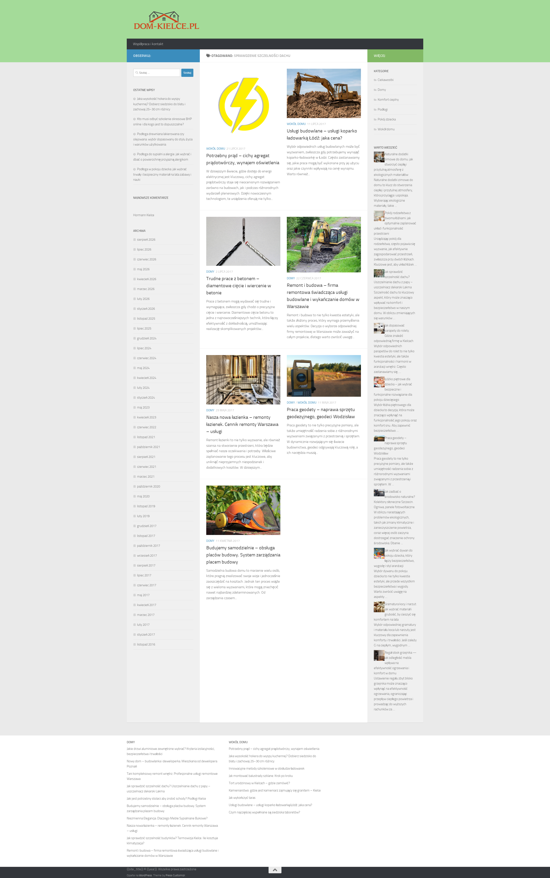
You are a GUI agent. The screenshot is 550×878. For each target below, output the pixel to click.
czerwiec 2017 (146, 585)
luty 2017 (143, 625)
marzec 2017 (145, 615)
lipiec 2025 (144, 328)
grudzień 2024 (146, 338)
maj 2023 (143, 407)
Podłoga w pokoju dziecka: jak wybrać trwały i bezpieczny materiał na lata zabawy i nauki (162, 174)
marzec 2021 (145, 476)
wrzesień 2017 (147, 555)
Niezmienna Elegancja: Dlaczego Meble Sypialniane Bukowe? (167, 818)
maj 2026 (143, 269)
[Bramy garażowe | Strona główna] (166, 19)
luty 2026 (143, 299)
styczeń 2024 (146, 398)
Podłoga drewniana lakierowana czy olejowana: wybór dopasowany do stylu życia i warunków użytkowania (162, 139)
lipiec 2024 (144, 348)
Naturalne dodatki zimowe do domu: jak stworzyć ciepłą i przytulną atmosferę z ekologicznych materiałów (393, 164)
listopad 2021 (146, 437)
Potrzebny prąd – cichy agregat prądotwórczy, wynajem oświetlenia (274, 749)
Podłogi (383, 109)
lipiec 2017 (144, 575)
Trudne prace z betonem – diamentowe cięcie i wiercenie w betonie (238, 286)
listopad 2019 (146, 506)
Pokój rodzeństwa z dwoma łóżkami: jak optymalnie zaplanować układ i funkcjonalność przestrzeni (395, 223)
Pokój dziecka (387, 119)
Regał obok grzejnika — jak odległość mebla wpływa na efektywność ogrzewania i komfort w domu (395, 663)
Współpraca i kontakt (148, 44)
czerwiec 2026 (146, 259)
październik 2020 (148, 486)
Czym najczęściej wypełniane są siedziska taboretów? (264, 812)
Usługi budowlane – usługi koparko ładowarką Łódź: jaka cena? (270, 805)
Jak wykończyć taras (242, 798)
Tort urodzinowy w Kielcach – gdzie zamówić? (259, 783)
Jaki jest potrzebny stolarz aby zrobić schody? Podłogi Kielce (166, 799)
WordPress (145, 875)
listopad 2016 (146, 644)
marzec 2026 (145, 289)
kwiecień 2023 (146, 417)
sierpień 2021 (146, 457)
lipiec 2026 (144, 249)
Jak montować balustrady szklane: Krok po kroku (261, 776)
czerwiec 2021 (146, 467)
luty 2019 (143, 516)
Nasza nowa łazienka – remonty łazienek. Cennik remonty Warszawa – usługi (242, 424)
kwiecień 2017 (146, 605)
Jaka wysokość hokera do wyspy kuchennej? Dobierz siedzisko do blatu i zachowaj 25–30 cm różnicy (159, 104)
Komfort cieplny (388, 100)
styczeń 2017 (146, 634)
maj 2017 (143, 595)
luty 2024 (143, 388)
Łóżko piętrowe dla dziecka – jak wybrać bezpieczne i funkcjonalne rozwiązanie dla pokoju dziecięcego (393, 389)
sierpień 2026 (146, 240)
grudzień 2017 (146, 526)
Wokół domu (215, 148)
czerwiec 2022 (146, 427)
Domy (210, 271)
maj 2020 (143, 496)
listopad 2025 (146, 319)
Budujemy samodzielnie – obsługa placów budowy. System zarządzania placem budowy (243, 555)
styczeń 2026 (146, 309)
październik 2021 (148, 447)
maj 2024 (143, 368)
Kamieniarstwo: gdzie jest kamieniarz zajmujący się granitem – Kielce (275, 790)
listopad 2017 (146, 536)
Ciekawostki (386, 80)
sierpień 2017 (146, 565)
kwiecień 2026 (146, 279)
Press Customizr (175, 875)
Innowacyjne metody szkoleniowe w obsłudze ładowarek (266, 768)
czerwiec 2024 (146, 358)
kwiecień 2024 (146, 378)
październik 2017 (148, 546)
